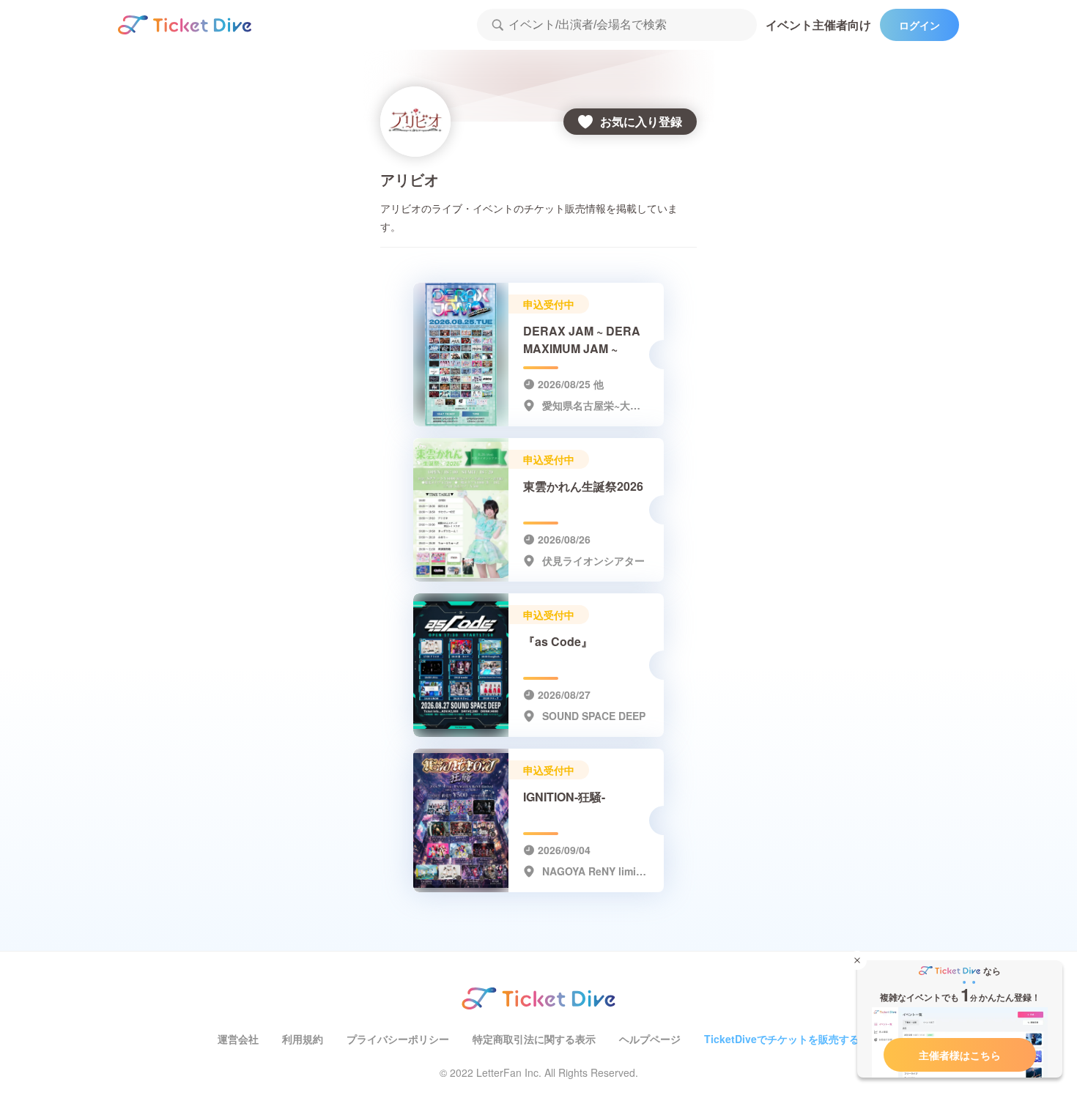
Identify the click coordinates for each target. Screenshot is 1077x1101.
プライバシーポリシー (398, 1039)
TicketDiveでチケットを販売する (781, 1039)
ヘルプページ (650, 1039)
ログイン (919, 25)
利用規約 (302, 1039)
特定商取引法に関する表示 (534, 1039)
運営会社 (238, 1039)
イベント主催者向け (818, 24)
